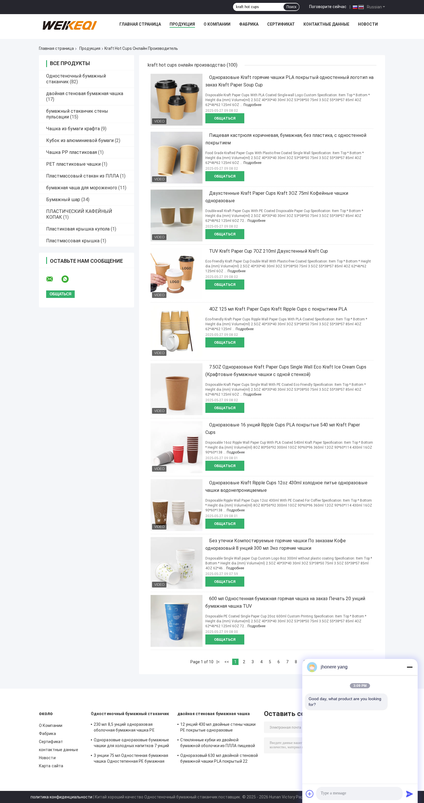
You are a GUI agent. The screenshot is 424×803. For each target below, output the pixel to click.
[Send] (409, 793)
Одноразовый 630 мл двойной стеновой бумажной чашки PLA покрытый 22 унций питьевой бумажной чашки (219, 759)
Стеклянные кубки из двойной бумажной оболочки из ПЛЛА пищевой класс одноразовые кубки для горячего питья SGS (218, 744)
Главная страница (140, 24)
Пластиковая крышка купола (78, 229)
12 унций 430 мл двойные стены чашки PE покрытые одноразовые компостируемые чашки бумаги (218, 728)
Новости (368, 24)
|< (218, 662)
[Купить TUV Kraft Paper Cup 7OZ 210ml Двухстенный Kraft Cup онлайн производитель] (176, 273)
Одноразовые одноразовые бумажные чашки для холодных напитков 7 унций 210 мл (131, 744)
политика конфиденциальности (61, 797)
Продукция (182, 24)
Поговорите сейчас (327, 6)
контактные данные (326, 24)
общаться (225, 118)
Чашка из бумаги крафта (73, 128)
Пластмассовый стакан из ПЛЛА (82, 176)
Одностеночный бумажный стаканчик (130, 713)
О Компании (217, 24)
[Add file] (310, 793)
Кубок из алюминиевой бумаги (80, 140)
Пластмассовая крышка (73, 240)
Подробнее (252, 105)
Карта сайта (51, 766)
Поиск (291, 7)
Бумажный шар (63, 199)
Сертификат (281, 24)
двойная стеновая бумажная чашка (84, 93)
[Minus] (409, 667)
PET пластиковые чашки (73, 164)
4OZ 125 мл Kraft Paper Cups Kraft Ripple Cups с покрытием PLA (278, 309)
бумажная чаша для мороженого (81, 187)
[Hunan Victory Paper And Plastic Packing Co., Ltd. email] (53, 279)
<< (226, 662)
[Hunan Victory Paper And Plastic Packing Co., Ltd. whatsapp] (68, 279)
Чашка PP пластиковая (71, 152)
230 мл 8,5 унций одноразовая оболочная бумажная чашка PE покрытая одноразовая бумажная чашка (127, 728)
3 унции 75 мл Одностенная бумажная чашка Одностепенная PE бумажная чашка (131, 759)
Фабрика (248, 24)
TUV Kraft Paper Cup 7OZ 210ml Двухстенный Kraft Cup (268, 251)
